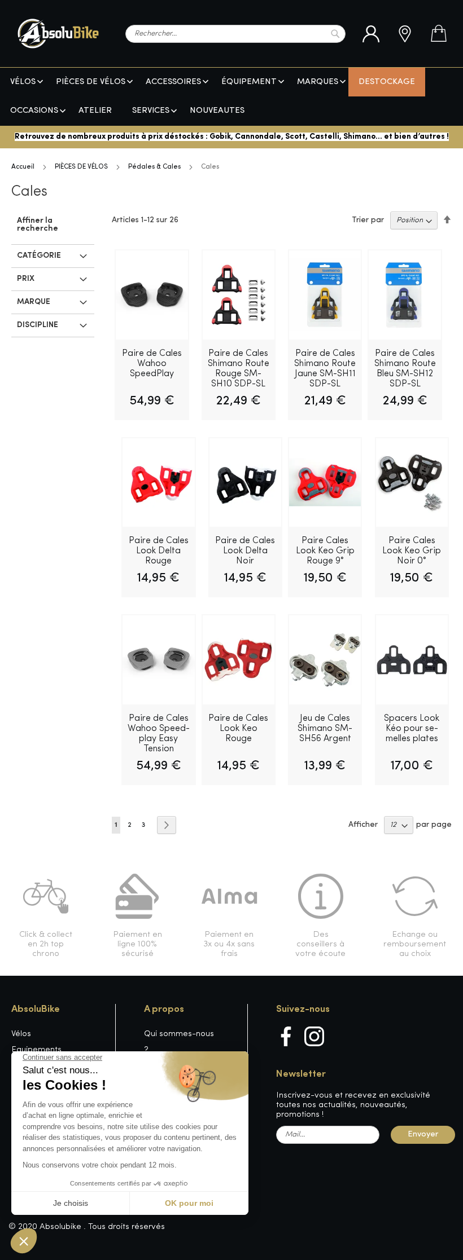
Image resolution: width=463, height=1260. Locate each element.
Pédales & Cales (154, 167)
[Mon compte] (370, 33)
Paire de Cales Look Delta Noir (245, 551)
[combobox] (235, 34)
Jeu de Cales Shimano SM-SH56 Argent (325, 728)
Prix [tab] (25, 279)
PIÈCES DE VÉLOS (81, 167)
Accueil (22, 167)
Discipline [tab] (37, 325)
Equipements (36, 1050)
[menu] (231, 97)
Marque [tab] (33, 302)
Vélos (21, 1034)
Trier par (368, 220)
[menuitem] (23, 82)
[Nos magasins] (404, 33)
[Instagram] (314, 1036)
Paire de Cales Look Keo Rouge (238, 728)
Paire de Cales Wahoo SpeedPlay (152, 363)
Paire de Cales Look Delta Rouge (159, 551)
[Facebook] (286, 1036)
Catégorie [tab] (39, 256)
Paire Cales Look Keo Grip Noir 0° (411, 551)
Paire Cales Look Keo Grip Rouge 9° (325, 551)
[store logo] (58, 33)
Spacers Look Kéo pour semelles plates (411, 728)
